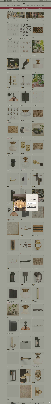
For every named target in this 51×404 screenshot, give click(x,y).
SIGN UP (31, 207)
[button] (49, 402)
